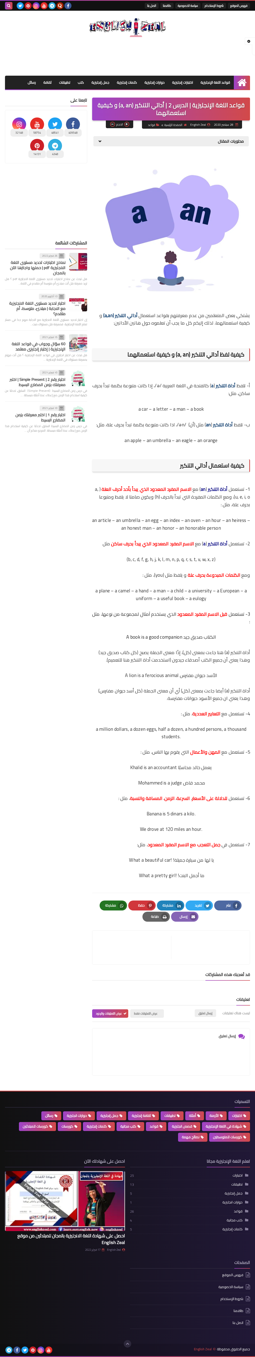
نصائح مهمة (190, 1137)
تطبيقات (64, 82)
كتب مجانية (128, 1126)
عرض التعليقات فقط (146, 1013)
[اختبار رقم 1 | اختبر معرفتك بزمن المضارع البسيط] (78, 414)
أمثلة (192, 1115)
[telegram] (52, 5)
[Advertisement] (127, 55)
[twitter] (20, 5)
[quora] (60, 5)
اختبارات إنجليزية (182, 82)
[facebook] (67, 5)
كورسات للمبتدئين (35, 1126)
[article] (134, 947)
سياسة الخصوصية (188, 5)
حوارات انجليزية (77, 1115)
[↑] (127, 1344)
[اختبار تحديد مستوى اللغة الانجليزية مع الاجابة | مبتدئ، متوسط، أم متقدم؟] (78, 302)
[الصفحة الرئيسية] (242, 82)
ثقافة (47, 82)
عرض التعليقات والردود (109, 1013)
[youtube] (44, 5)
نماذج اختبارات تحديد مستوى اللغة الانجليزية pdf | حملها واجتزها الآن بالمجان (37, 268)
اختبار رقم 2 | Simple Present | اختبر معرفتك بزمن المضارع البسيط (37, 382)
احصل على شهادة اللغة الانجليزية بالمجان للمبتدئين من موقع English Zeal (71, 1239)
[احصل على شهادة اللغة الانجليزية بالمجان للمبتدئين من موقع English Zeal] (65, 1201)
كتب (81, 82)
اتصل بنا (151, 5)
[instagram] (36, 5)
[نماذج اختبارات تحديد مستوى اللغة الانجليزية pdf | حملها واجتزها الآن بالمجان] (78, 262)
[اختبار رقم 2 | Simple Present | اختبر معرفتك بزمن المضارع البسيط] (78, 379)
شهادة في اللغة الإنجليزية (224, 1126)
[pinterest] (28, 5)
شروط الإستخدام (214, 5)
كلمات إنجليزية (127, 82)
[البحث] (8, 5)
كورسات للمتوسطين (227, 1137)
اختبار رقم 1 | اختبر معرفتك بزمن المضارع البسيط (40, 417)
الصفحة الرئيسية (173, 124)
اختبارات (237, 1115)
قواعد (151, 124)
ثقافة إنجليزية (141, 1115)
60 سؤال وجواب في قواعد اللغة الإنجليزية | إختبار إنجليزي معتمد (38, 346)
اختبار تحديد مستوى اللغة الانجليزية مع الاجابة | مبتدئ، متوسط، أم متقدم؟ (37, 308)
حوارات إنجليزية (154, 82)
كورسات (67, 1126)
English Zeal (114, 1249)
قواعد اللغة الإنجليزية (215, 82)
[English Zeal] (127, 27)
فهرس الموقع (239, 5)
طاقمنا (167, 5)
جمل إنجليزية (100, 82)
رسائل (32, 82)
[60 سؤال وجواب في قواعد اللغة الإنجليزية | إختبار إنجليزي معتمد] (78, 343)
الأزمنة (214, 1115)
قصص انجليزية (182, 1126)
